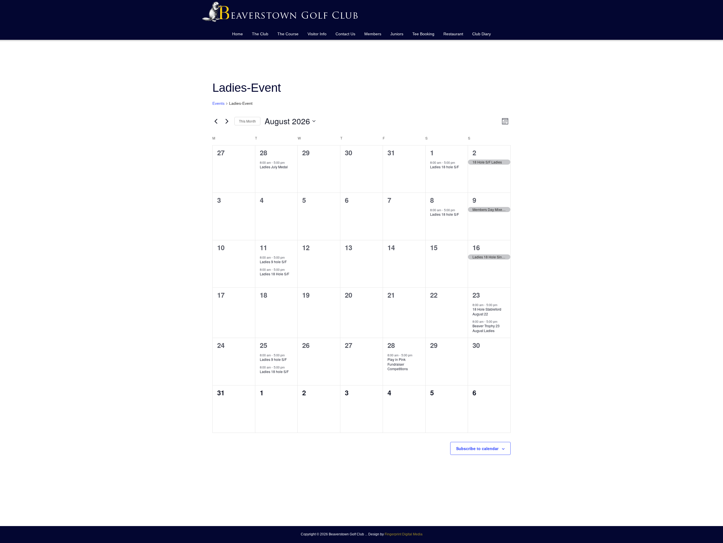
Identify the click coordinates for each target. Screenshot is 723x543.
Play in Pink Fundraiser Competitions (397, 364)
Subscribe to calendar (477, 448)
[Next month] (226, 121)
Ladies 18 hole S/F (444, 166)
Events (218, 103)
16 (476, 247)
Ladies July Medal (274, 166)
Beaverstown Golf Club (281, 14)
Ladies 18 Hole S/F (274, 273)
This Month (247, 121)
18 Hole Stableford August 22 (486, 311)
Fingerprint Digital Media (404, 534)
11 (263, 247)
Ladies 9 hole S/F (273, 261)
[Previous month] (215, 121)
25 (263, 345)
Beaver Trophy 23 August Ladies (486, 328)
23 (476, 295)
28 (263, 152)
